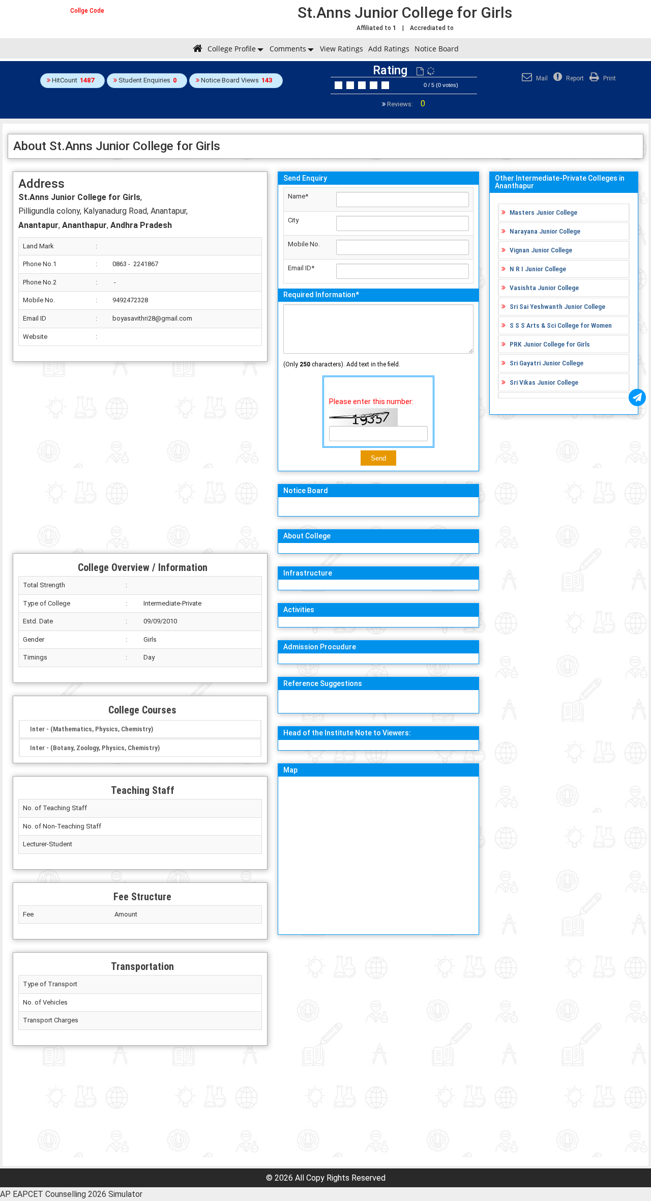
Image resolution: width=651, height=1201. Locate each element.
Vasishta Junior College (544, 287)
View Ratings (341, 48)
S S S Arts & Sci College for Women (561, 325)
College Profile (232, 48)
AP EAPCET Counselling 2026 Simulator (71, 1194)
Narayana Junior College (545, 231)
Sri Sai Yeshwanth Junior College (557, 306)
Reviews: (405, 104)
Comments (288, 48)
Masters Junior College (543, 212)
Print (609, 78)
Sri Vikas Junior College (544, 382)
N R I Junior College (538, 269)
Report (574, 78)
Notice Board (437, 48)
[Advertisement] (140, 457)
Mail (541, 78)
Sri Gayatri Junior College (546, 363)
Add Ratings (388, 48)
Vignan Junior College (541, 250)
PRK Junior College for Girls (550, 344)
